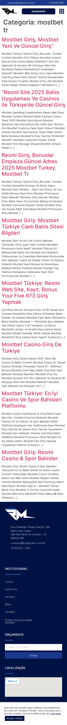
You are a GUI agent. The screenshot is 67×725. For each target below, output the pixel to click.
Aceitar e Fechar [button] (14, 718)
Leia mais (56, 713)
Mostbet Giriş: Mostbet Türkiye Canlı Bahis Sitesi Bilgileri (33, 226)
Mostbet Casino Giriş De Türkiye (32, 347)
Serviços (10, 596)
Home (9, 581)
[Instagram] (7, 561)
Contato (10, 611)
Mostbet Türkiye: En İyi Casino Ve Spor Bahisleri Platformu (32, 399)
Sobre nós (11, 589)
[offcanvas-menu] (61, 11)
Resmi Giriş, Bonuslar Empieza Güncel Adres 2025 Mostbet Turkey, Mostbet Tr (29, 164)
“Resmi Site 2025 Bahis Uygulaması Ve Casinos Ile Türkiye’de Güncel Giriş (33, 98)
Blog (8, 604)
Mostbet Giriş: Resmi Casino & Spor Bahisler (30, 455)
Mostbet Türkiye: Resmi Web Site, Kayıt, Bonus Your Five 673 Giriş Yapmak (31, 292)
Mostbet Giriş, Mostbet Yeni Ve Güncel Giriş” (30, 42)
